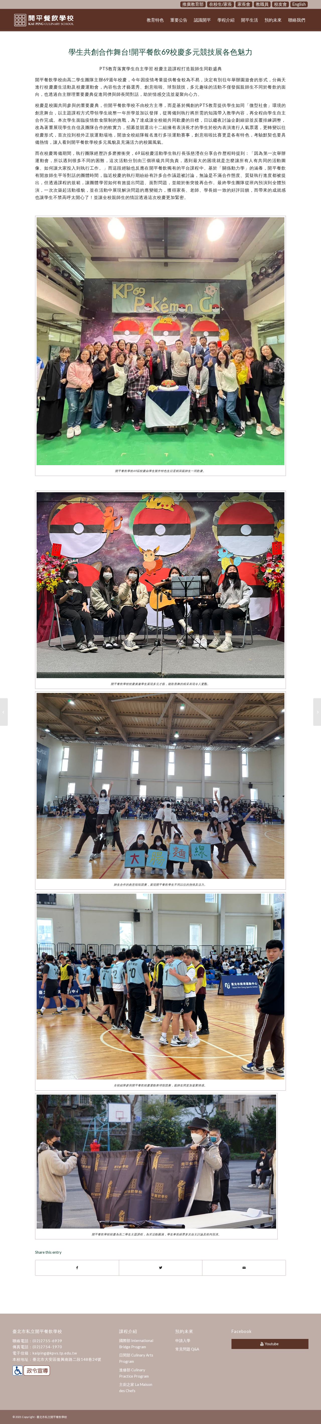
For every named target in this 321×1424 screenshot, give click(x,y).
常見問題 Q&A (187, 1349)
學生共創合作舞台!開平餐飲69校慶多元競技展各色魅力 (160, 51)
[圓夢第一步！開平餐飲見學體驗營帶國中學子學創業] (4, 712)
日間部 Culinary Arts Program (136, 1358)
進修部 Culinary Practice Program (134, 1373)
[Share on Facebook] (77, 1267)
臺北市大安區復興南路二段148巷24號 (67, 1359)
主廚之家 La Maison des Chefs (135, 1387)
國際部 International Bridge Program (136, 1343)
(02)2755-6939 (47, 1340)
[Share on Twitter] (160, 1267)
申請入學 (182, 1340)
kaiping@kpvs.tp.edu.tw (55, 1353)
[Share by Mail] (244, 1267)
